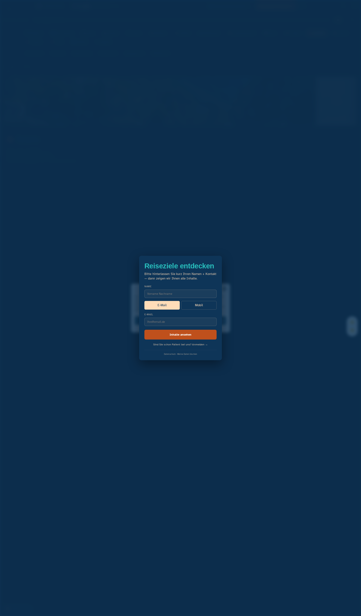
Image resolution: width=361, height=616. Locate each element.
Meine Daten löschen (187, 354)
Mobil (199, 305)
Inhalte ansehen (180, 334)
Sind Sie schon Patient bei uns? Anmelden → (180, 344)
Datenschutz (170, 354)
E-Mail (162, 305)
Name (147, 286)
